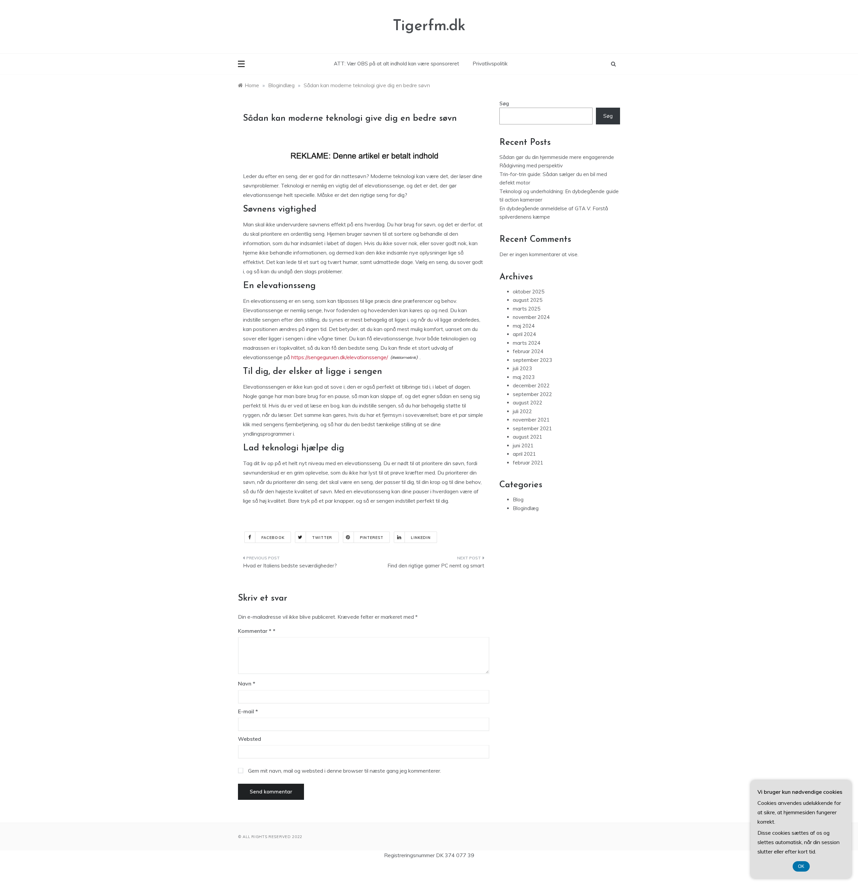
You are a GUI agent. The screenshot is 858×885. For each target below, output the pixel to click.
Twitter (322, 537)
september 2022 (532, 394)
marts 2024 (526, 343)
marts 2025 (526, 309)
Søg (504, 103)
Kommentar (254, 630)
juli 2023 (522, 368)
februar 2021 (528, 462)
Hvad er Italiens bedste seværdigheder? (290, 565)
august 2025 (527, 300)
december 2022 (531, 385)
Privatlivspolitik (490, 63)
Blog (518, 499)
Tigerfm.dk (429, 26)
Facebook (273, 537)
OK (801, 866)
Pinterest (372, 537)
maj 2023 (524, 377)
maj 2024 (524, 326)
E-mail (248, 711)
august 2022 (527, 402)
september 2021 (532, 428)
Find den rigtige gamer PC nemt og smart (435, 565)
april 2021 (524, 454)
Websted (249, 738)
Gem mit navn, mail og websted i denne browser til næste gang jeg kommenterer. (344, 770)
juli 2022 (522, 411)
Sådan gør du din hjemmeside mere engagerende (556, 157)
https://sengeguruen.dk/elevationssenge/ (339, 357)
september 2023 (532, 360)
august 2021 (527, 437)
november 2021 (531, 420)
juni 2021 (523, 445)
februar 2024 (528, 351)
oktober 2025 (528, 291)
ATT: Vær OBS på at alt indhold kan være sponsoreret (396, 63)
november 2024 (531, 317)
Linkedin (421, 537)
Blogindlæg (526, 508)
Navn (246, 683)
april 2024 (524, 334)
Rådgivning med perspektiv (531, 165)
